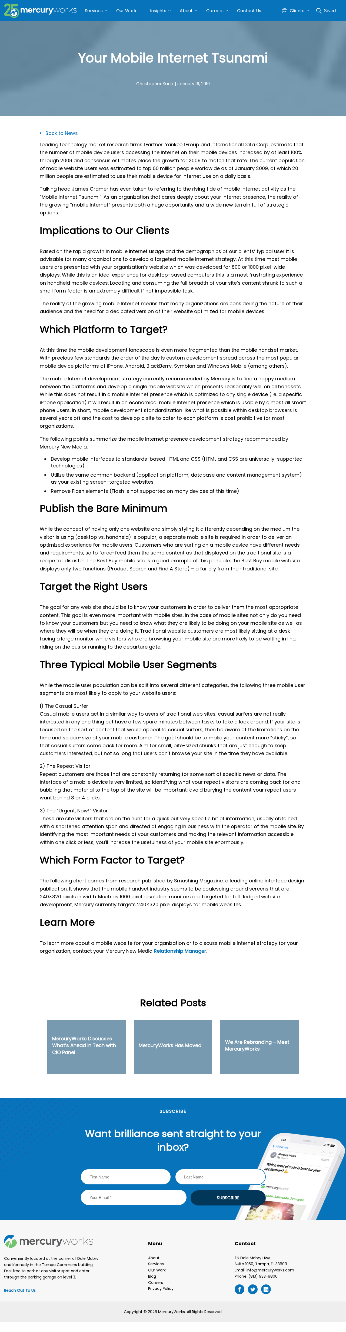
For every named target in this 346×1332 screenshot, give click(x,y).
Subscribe (228, 1198)
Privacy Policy (161, 1288)
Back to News (61, 133)
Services (94, 11)
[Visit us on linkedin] (266, 1289)
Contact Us (249, 11)
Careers (215, 11)
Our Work (126, 11)
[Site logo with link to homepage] (40, 11)
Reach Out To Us (20, 1290)
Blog (152, 1276)
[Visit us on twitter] (253, 1289)
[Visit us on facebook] (239, 1289)
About (186, 11)
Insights (158, 11)
